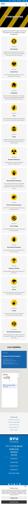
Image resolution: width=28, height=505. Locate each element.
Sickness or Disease (14, 268)
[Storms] (14, 282)
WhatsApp (14, 452)
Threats (14, 310)
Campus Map (14, 462)
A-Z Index (14, 0)
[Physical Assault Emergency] (14, 197)
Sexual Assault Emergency (14, 247)
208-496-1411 (18, 446)
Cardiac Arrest (14, 72)
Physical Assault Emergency (14, 205)
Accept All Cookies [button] (14, 502)
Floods (14, 137)
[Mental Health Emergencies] (14, 173)
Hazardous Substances (14, 159)
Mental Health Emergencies (14, 180)
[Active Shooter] (14, 41)
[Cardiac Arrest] (14, 64)
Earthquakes (14, 93)
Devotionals (14, 458)
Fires (14, 115)
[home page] (3, 4)
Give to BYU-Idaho (14, 473)
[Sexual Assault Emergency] (14, 239)
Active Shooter (14, 49)
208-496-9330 (13, 360)
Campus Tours (14, 466)
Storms (14, 289)
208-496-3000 (11, 359)
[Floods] (14, 129)
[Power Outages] (14, 218)
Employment (14, 469)
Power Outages (14, 226)
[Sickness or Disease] (14, 260)
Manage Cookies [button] (14, 498)
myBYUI (23, 0)
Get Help (14, 454)
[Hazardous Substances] (14, 152)
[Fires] (14, 108)
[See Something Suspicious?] (14, 324)
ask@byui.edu (14, 449)
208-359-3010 (12, 362)
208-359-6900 (15, 363)
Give (10, 0)
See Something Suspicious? (14, 332)
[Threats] (14, 303)
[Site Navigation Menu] (26, 4)
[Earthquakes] (14, 85)
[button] (25, 486)
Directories (19, 0)
